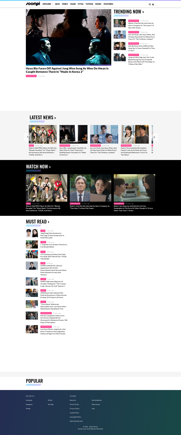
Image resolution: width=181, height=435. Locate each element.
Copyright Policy (75, 417)
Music (98, 4)
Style (80, 4)
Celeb (73, 4)
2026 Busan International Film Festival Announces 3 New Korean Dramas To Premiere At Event (53, 295)
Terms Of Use (74, 404)
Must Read (36, 221)
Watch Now (37, 166)
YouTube (51, 404)
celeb (43, 230)
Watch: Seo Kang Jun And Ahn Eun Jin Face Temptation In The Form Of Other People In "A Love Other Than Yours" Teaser (133, 208)
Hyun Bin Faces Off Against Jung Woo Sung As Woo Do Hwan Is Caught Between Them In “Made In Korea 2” (67, 70)
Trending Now (127, 11)
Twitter (28, 408)
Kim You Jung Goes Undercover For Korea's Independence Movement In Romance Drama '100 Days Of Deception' (53, 319)
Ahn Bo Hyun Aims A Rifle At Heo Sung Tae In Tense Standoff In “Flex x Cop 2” (141, 48)
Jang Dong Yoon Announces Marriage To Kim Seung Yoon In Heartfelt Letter (52, 235)
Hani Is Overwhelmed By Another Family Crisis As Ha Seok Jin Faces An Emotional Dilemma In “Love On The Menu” (134, 151)
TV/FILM (89, 4)
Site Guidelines (97, 400)
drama (43, 242)
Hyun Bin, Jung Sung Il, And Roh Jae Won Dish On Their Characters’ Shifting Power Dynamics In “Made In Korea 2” (72, 151)
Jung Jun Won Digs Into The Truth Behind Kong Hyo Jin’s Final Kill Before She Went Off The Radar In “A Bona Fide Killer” (141, 60)
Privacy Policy (74, 408)
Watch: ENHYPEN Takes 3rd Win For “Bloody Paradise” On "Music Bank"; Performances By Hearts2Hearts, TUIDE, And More (43, 151)
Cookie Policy (74, 413)
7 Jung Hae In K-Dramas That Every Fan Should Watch (53, 245)
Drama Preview (31, 76)
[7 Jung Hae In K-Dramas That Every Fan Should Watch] (32, 244)
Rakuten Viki (95, 429)
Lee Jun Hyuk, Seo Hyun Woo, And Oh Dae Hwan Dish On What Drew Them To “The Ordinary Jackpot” (141, 37)
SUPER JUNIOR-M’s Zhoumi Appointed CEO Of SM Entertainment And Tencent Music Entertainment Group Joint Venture (53, 270)
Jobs (93, 408)
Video (65, 4)
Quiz (57, 4)
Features (108, 4)
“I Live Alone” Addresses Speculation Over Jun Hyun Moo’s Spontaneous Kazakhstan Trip (53, 306)
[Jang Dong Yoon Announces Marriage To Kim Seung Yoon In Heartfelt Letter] (32, 233)
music (43, 251)
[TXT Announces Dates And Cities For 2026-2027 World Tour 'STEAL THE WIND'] (32, 254)
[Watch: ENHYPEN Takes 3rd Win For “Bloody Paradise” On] (43, 134)
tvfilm (43, 301)
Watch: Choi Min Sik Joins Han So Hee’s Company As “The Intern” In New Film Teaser (141, 25)
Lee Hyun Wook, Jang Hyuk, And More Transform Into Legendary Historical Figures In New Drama (52, 331)
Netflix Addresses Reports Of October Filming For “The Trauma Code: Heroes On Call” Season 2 (53, 283)
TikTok (50, 400)
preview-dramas (46, 313)
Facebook (29, 400)
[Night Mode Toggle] (153, 4)
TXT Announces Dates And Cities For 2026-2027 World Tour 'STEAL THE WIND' (53, 256)
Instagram (29, 404)
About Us (73, 400)
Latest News (41, 117)
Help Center (96, 404)
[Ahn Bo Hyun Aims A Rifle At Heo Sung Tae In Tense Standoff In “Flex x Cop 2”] (120, 46)
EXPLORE (47, 4)
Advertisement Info (76, 421)
